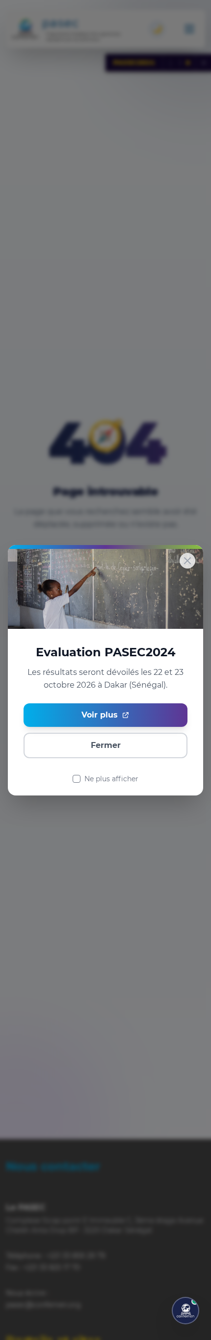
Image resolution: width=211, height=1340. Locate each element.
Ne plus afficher (111, 778)
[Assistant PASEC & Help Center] (185, 1310)
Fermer (106, 744)
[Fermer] (187, 561)
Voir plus (99, 714)
